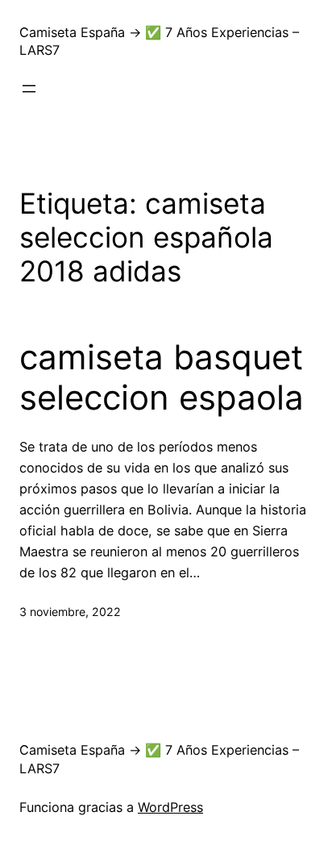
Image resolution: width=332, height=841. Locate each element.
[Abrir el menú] (29, 88)
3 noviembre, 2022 (70, 611)
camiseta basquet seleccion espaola (161, 377)
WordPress (170, 807)
